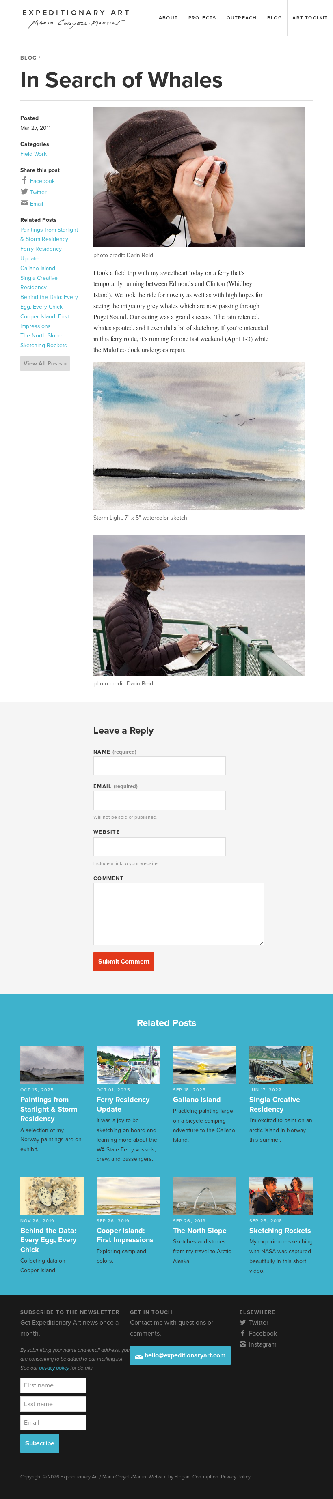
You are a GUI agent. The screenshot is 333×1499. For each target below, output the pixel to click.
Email (35, 203)
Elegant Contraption (196, 1477)
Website (106, 832)
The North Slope (41, 335)
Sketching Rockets (43, 345)
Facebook (41, 181)
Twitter (37, 192)
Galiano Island (37, 268)
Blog (28, 58)
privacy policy (54, 1368)
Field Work (33, 153)
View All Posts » (45, 363)
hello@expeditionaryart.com (184, 1355)
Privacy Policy (235, 1477)
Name (114, 752)
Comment (108, 878)
